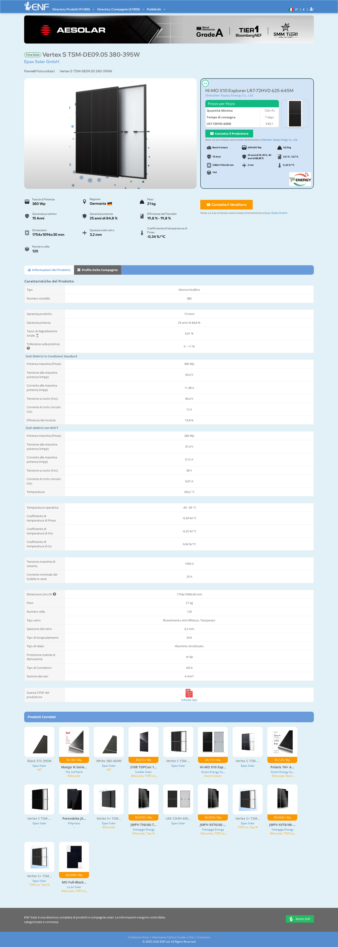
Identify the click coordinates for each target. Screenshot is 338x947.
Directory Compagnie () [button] (118, 9)
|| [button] (304, 9)
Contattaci (203, 937)
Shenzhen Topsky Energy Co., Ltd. (229, 95)
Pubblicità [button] (154, 9)
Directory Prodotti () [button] (71, 9)
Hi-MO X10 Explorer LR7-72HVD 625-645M (249, 90)
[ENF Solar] (36, 6)
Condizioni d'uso (138, 937)
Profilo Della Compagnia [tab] (99, 270)
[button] (293, 9)
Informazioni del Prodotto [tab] (51, 270)
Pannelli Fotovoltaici (39, 71)
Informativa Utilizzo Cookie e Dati (173, 937)
